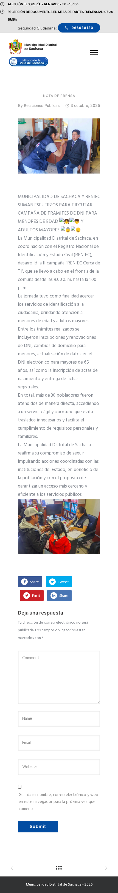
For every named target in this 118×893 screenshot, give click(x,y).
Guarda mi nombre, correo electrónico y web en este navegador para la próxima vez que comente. (58, 802)
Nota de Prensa (59, 96)
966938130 (82, 28)
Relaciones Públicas (42, 105)
